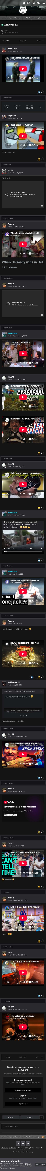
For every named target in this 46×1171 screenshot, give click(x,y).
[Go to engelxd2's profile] (4, 117)
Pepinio (11, 224)
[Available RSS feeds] (42, 1137)
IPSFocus (13, 1148)
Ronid (10, 170)
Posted (15, 51)
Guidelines (11, 1168)
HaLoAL (11, 377)
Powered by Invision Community (23, 1152)
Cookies (23, 1150)
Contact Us (39, 1148)
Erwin (6, 31)
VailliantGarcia (14, 682)
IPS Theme (4, 1148)
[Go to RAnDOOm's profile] (4, 334)
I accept (41, 1164)
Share (11, 1117)
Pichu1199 (12, 48)
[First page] (2, 40)
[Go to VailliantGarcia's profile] (4, 683)
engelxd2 (12, 116)
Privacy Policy (29, 1148)
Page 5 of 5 (23, 41)
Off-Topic (15, 33)
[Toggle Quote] (5, 691)
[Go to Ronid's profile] (4, 171)
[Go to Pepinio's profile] (4, 225)
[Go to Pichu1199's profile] (4, 50)
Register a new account (23, 1090)
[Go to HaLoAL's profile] (4, 378)
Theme (20, 1148)
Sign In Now (23, 1104)
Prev (7, 41)
